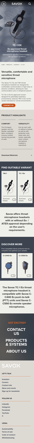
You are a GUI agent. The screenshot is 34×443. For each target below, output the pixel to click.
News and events (9, 388)
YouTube (5, 413)
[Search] (29, 3)
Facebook (6, 410)
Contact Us (9, 105)
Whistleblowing (8, 438)
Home (3, 65)
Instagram (6, 407)
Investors (5, 379)
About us (16, 351)
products (9, 65)
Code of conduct (8, 435)
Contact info (7, 385)
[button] (14, 200)
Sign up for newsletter (11, 391)
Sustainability (7, 429)
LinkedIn (5, 404)
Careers (5, 382)
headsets (16, 65)
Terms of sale (7, 432)
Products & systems (16, 342)
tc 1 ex (23, 65)
